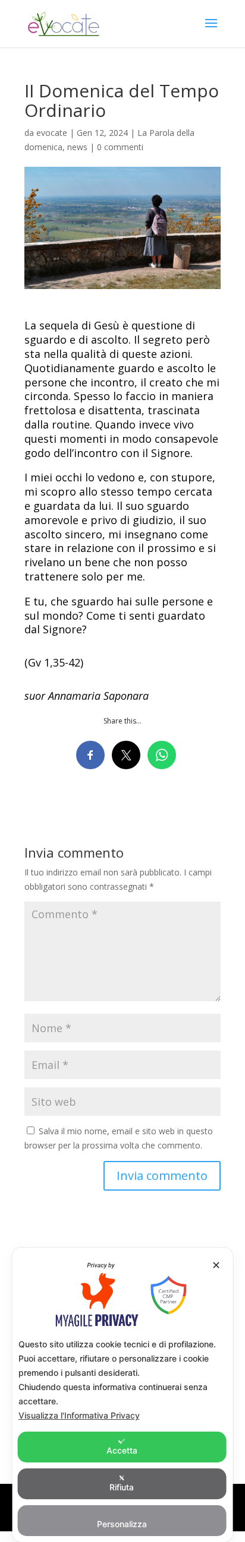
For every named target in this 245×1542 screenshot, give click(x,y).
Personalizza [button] (122, 1524)
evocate (51, 132)
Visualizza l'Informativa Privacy (79, 1415)
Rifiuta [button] (121, 1487)
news (77, 147)
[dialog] (122, 1395)
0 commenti (120, 147)
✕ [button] (216, 1265)
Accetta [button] (121, 1450)
